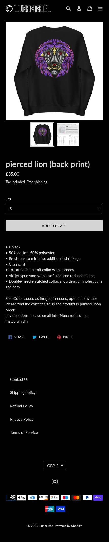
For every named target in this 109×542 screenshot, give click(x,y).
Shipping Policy (23, 392)
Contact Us (19, 379)
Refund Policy (21, 406)
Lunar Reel (47, 526)
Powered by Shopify (68, 526)
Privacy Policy (22, 419)
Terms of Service (24, 432)
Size (8, 199)
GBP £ (53, 465)
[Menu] (100, 8)
